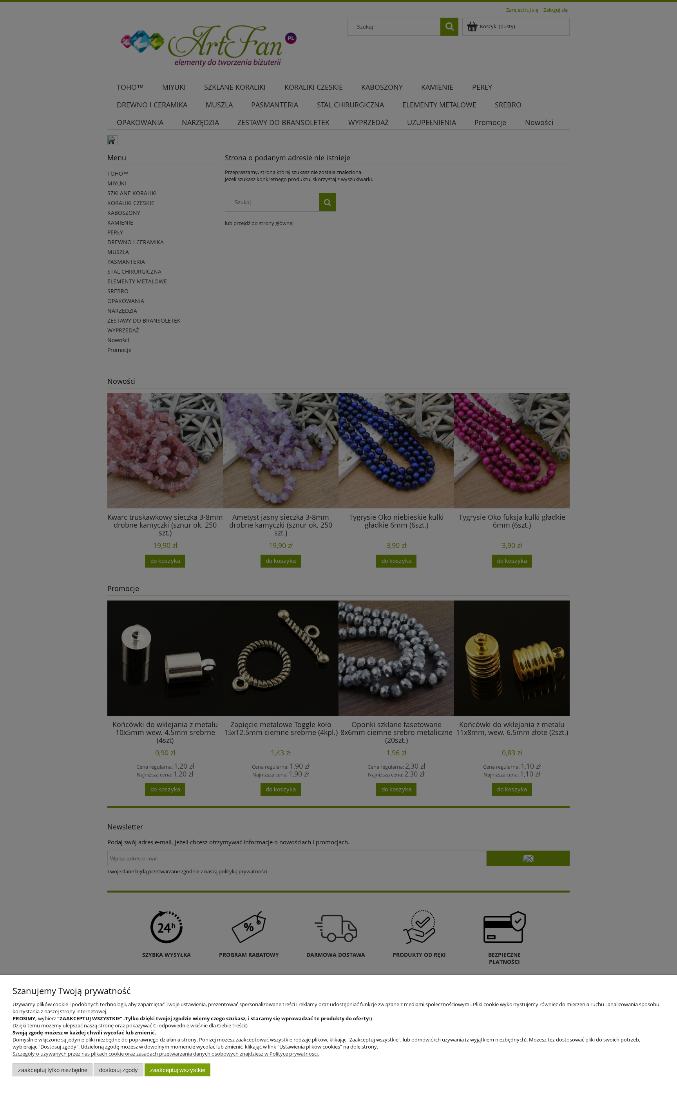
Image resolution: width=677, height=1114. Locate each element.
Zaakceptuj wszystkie (177, 1070)
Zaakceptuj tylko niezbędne (52, 1070)
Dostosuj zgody (118, 1070)
